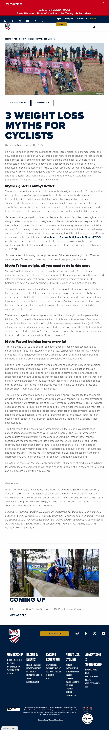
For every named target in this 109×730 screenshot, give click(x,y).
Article (17, 39)
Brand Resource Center (91, 671)
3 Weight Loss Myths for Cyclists (39, 39)
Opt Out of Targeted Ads (92, 685)
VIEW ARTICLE (18, 615)
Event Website (25, 13)
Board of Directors (72, 672)
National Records (32, 682)
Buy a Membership (13, 667)
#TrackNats (14, 4)
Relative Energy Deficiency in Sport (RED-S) (75, 237)
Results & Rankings (33, 665)
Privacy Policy (43, 720)
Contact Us (54, 633)
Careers (69, 692)
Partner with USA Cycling (91, 678)
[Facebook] (12, 21)
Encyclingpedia (51, 665)
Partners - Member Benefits (13, 672)
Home (8, 39)
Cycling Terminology (53, 668)
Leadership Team (72, 668)
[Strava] (42, 21)
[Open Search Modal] (94, 27)
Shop (93, 19)
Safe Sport (68, 19)
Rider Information (47, 13)
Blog (47, 679)
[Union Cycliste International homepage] (13, 709)
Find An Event (31, 672)
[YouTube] (27, 21)
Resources (50, 675)
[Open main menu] (100, 27)
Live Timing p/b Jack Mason (76, 13)
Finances (69, 675)
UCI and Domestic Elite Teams (34, 677)
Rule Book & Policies (53, 672)
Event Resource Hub (33, 668)
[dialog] (9, 728)
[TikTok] (34, 21)
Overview (69, 665)
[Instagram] (5, 21)
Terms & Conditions (56, 720)
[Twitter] (20, 21)
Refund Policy (71, 696)
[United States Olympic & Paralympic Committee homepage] (87, 709)
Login (58, 19)
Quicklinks (81, 19)
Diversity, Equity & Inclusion (72, 683)
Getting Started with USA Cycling (14, 662)
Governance (70, 679)
